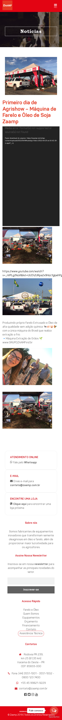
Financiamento (31, 625)
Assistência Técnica (31, 633)
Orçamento (31, 621)
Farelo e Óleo (31, 610)
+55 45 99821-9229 (33, 683)
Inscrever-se (31, 590)
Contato (31, 629)
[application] (31, 176)
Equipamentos (31, 618)
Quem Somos (31, 614)
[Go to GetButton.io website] (54, 717)
